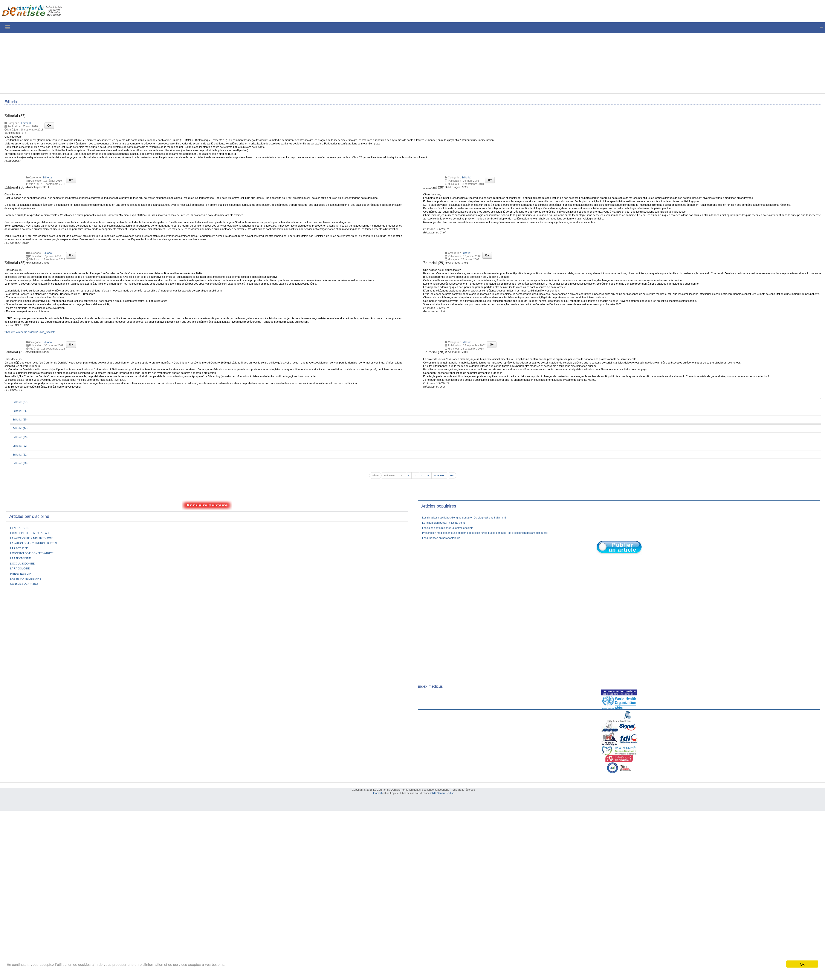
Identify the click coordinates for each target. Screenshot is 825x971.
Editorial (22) (22, 505)
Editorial (26, 125)
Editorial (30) (435, 195)
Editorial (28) (435, 400)
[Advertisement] (130, 63)
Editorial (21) (22, 514)
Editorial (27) (22, 461)
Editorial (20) (22, 523)
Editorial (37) (17, 118)
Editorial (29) (435, 292)
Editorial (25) (22, 479)
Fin (454, 536)
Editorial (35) (17, 292)
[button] (49, 128)
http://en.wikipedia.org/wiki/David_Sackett (34, 380)
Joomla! (377, 855)
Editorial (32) (17, 400)
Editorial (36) (17, 195)
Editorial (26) (22, 470)
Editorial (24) (22, 488)
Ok (802, 964)
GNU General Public (442, 855)
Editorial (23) (22, 497)
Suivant (441, 536)
